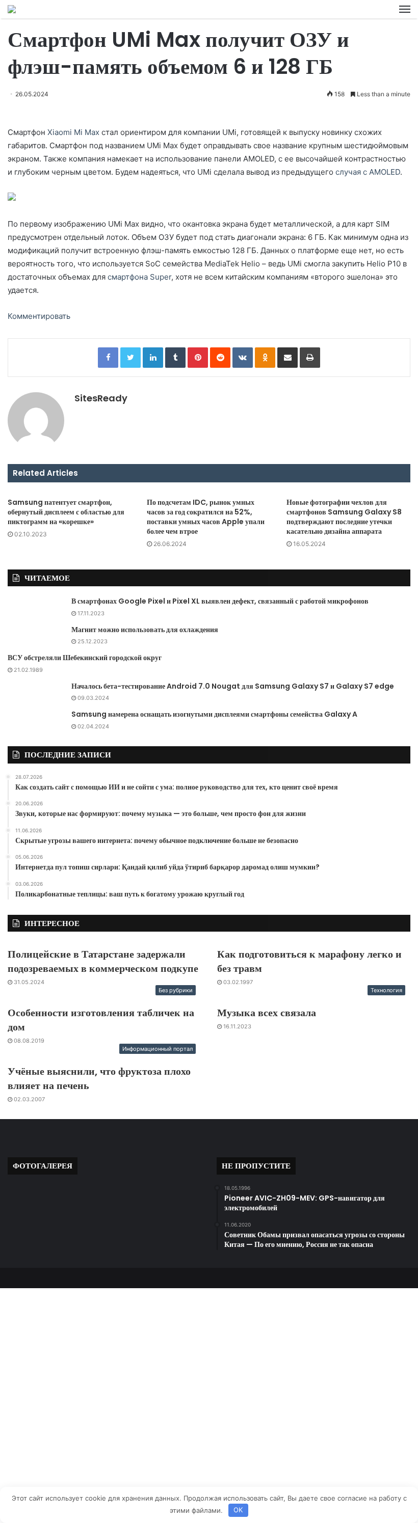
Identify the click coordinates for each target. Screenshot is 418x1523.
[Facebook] (108, 357)
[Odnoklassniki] (265, 357)
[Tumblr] (175, 357)
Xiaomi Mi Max (73, 132)
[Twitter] (130, 357)
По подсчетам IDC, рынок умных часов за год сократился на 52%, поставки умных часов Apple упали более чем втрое (206, 516)
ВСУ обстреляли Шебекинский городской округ (85, 657)
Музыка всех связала (266, 1012)
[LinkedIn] (153, 357)
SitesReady (100, 398)
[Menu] (404, 9)
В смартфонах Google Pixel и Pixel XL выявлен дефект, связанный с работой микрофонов (220, 601)
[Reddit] (220, 357)
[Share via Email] (287, 357)
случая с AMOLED (367, 172)
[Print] (310, 357)
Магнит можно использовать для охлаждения (144, 629)
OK (238, 1510)
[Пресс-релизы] (12, 9)
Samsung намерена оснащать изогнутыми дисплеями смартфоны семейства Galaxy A (214, 714)
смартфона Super (139, 277)
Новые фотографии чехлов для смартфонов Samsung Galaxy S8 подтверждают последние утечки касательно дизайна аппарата (344, 516)
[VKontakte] (242, 357)
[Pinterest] (198, 357)
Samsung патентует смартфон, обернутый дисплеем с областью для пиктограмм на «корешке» (66, 512)
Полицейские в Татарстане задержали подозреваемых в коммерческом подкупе (103, 961)
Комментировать (39, 316)
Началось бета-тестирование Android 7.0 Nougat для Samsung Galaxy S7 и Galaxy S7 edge (232, 686)
